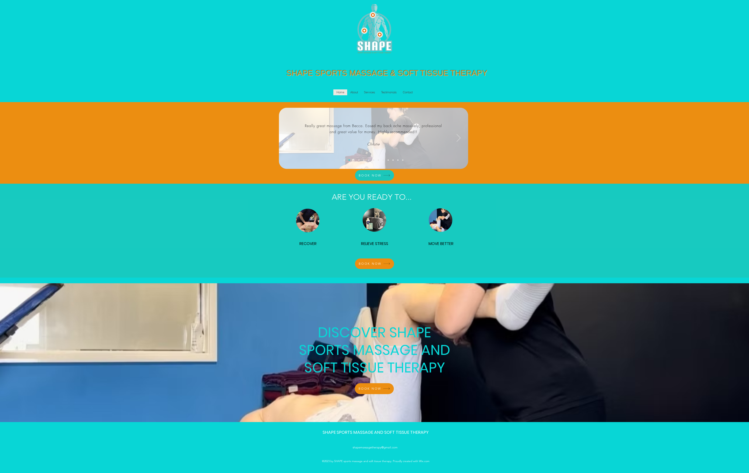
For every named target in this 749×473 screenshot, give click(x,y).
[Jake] (354, 160)
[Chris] (368, 160)
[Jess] (373, 160)
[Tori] (397, 160)
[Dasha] (378, 160)
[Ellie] (358, 160)
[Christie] (349, 160)
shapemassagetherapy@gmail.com (375, 447)
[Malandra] (388, 160)
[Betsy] (393, 160)
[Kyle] (402, 160)
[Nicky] (363, 160)
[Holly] (383, 160)
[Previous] (288, 138)
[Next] (459, 138)
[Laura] (344, 160)
